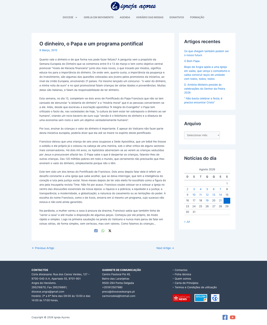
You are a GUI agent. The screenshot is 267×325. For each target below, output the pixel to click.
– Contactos (180, 270)
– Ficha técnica (182, 274)
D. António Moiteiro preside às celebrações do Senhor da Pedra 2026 (204, 88)
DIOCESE (68, 17)
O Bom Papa (192, 61)
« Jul (187, 221)
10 (194, 194)
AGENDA (125, 17)
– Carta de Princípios (185, 283)
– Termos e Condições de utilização (195, 287)
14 (220, 194)
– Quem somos (182, 278)
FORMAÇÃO (197, 17)
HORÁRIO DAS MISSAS (149, 17)
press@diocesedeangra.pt (118, 291)
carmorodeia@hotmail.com (118, 295)
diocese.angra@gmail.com (48, 291)
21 (220, 200)
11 (200, 194)
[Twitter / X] (109, 230)
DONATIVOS (177, 17)
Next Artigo (165, 248)
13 (213, 194)
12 (207, 194)
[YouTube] (232, 317)
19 (207, 200)
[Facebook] (95, 230)
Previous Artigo (43, 248)
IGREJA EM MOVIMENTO (99, 17)
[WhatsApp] (102, 230)
